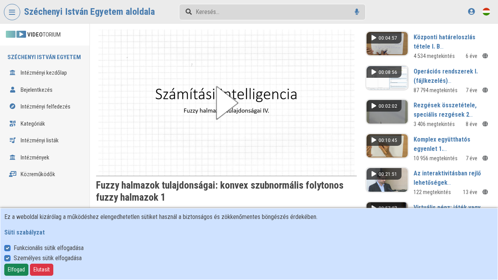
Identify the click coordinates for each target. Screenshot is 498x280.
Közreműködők (37, 174)
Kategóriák (32, 123)
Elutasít (41, 269)
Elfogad (16, 269)
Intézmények (34, 157)
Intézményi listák (39, 140)
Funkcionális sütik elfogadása (49, 248)
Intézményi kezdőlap (43, 72)
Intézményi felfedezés (44, 106)
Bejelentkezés (36, 89)
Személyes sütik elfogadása (48, 258)
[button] (226, 103)
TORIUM (44, 34)
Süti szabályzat (24, 232)
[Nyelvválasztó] (486, 11)
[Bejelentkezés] (471, 11)
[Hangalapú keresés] (357, 12)
